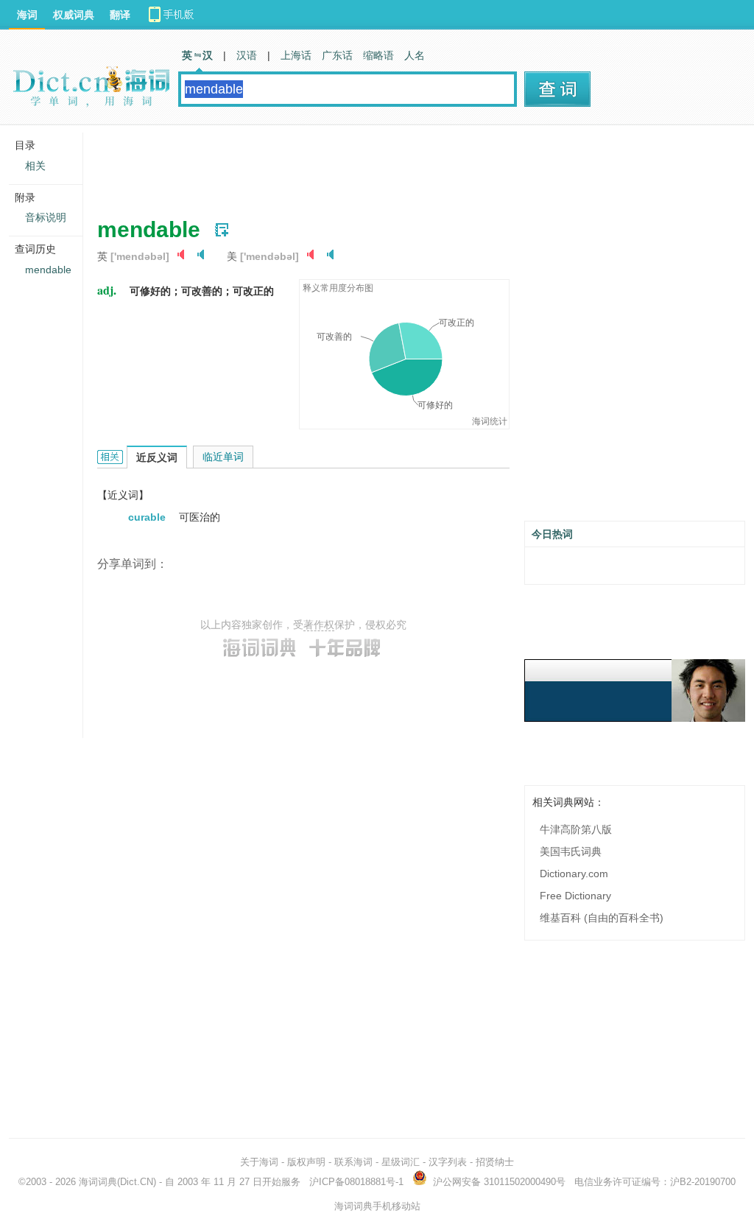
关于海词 (259, 1161)
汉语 (246, 55)
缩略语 (378, 55)
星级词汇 (400, 1161)
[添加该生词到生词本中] (221, 229)
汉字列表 (448, 1161)
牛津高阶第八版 (576, 829)
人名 (414, 55)
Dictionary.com (574, 873)
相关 (35, 166)
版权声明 (306, 1161)
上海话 (296, 55)
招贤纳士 (495, 1161)
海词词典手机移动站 (377, 1206)
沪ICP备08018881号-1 (356, 1181)
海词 (27, 15)
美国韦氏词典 (571, 851)
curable (148, 517)
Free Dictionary (575, 896)
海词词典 (98, 1181)
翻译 (120, 15)
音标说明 (45, 217)
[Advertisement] (365, 166)
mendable (48, 269)
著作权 (318, 624)
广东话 (337, 55)
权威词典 (73, 15)
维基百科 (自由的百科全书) (601, 918)
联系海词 (353, 1161)
